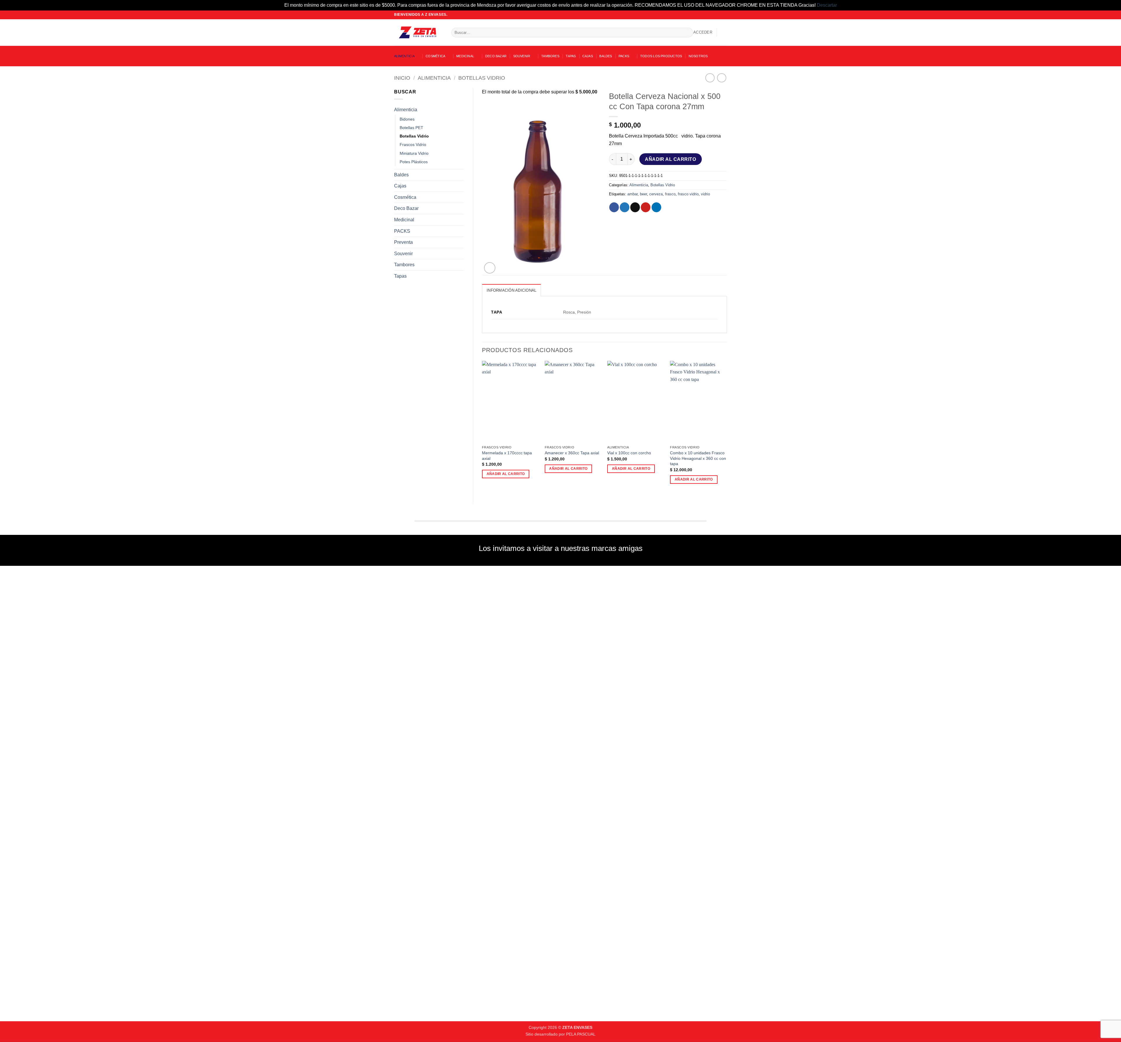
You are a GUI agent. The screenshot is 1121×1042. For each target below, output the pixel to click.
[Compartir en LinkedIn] (656, 207)
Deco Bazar (495, 56)
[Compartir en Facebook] (614, 207)
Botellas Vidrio (481, 78)
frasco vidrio (688, 194)
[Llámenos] (724, 15)
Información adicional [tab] (511, 290)
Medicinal (465, 56)
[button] (702, 32)
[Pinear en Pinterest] (645, 207)
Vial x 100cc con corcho (629, 452)
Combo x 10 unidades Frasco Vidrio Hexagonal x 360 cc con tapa (698, 458)
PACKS (624, 56)
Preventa (403, 242)
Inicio (402, 78)
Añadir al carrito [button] (506, 474)
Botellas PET (411, 127)
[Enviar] (687, 32)
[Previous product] (721, 77)
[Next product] (709, 77)
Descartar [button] (827, 5)
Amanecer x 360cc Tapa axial (572, 452)
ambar (632, 194)
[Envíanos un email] (718, 15)
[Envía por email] (635, 207)
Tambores (550, 56)
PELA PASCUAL (581, 1034)
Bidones (407, 119)
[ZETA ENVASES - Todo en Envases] (418, 32)
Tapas (571, 56)
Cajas (587, 56)
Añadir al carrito (670, 159)
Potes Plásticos (414, 161)
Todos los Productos (661, 56)
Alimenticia (404, 56)
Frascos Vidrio (413, 144)
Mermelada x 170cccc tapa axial (507, 455)
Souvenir (521, 56)
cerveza (656, 194)
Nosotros (698, 56)
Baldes (605, 56)
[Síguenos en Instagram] (713, 15)
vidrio (705, 194)
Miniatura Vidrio (414, 153)
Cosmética (435, 56)
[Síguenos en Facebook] (707, 15)
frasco (670, 194)
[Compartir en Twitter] (624, 207)
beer (643, 194)
